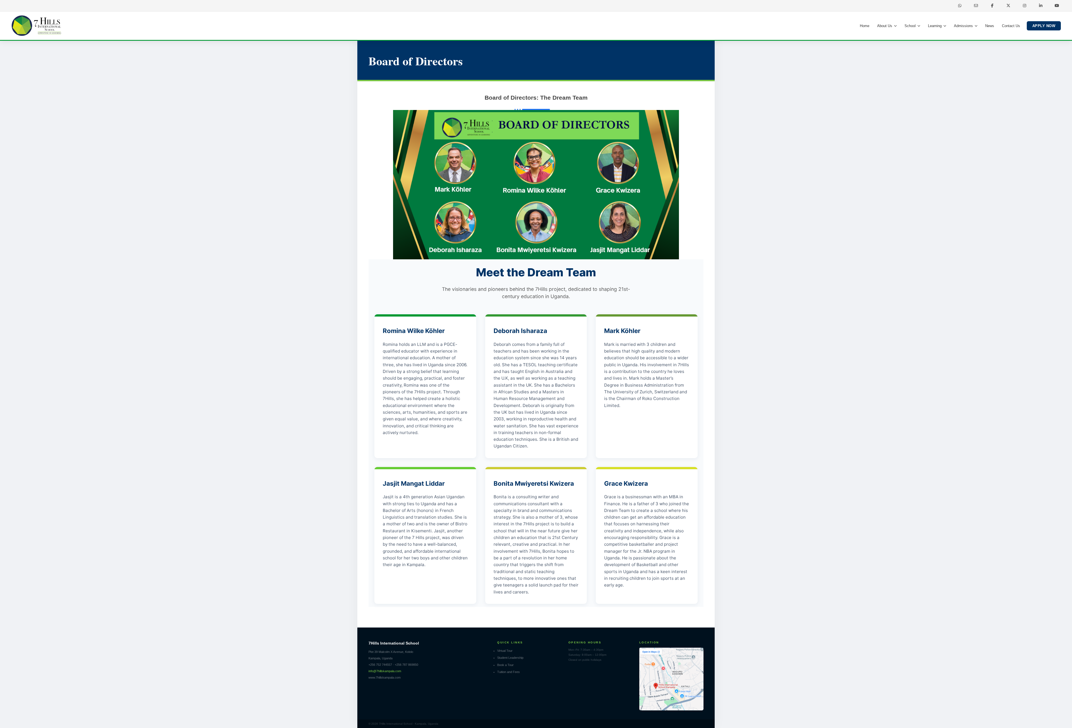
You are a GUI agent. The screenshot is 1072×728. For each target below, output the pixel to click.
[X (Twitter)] (1008, 5)
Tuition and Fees (508, 672)
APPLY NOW (1044, 26)
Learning (935, 26)
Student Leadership (510, 657)
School (910, 26)
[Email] (976, 5)
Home (864, 26)
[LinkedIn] (1041, 5)
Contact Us (1011, 26)
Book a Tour (505, 665)
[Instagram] (1024, 5)
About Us (884, 26)
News (989, 26)
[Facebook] (992, 5)
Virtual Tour (505, 650)
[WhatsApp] (960, 5)
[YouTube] (1057, 5)
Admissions (963, 26)
